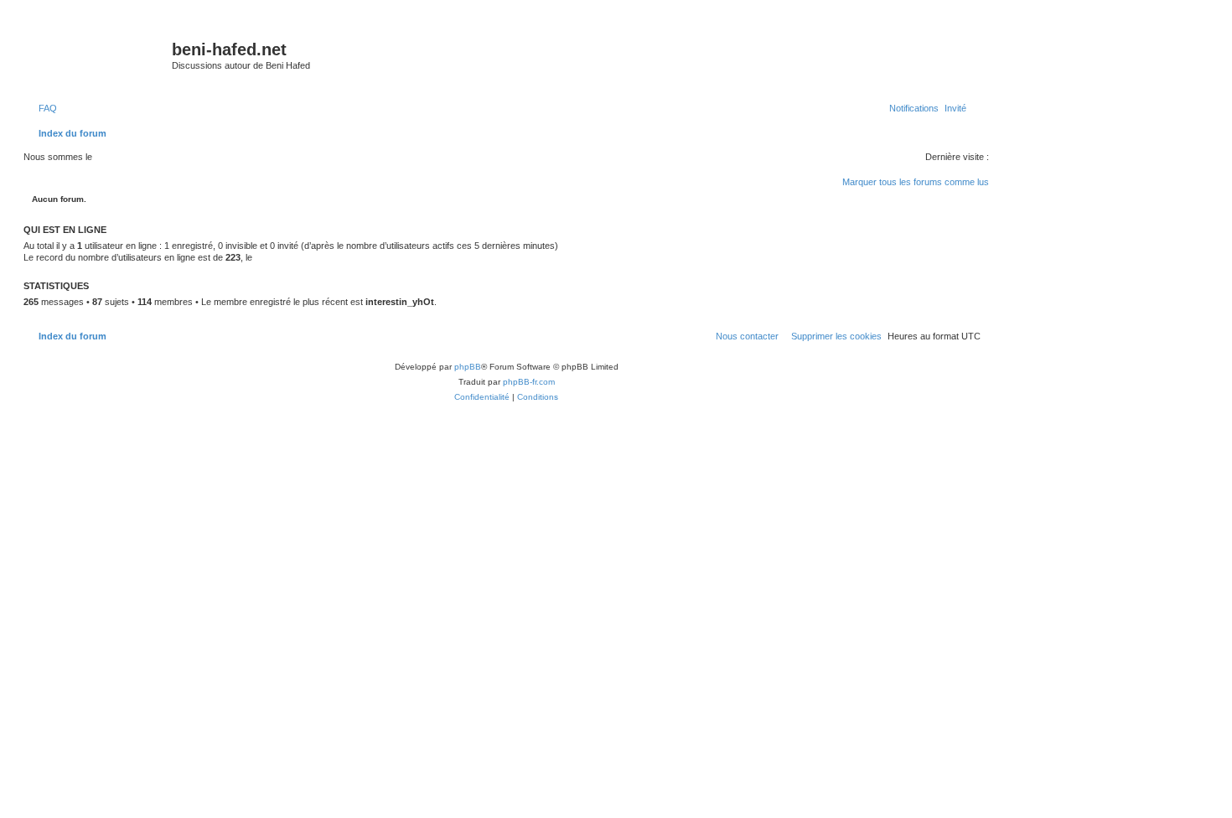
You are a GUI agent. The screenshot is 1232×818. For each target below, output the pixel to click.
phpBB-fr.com (529, 381)
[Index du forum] (100, 54)
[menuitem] (44, 108)
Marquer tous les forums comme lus (915, 182)
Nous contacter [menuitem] (747, 336)
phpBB (467, 366)
